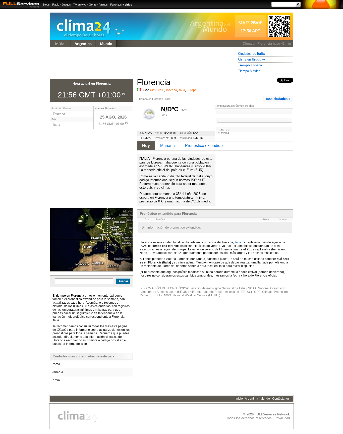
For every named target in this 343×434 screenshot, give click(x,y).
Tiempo (60, 43)
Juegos (66, 4)
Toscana (171, 90)
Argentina (83, 43)
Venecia (57, 372)
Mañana (167, 145)
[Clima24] (93, 39)
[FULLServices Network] (19, 8)
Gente (92, 4)
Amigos (103, 4)
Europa (192, 90)
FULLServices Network (272, 414)
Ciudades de (251, 54)
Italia (182, 90)
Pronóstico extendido (204, 145)
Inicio (239, 398)
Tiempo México (249, 71)
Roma (55, 364)
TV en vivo (79, 4)
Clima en (251, 59)
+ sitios (127, 4)
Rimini (56, 380)
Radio (55, 4)
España (250, 65)
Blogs (46, 4)
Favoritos (116, 4)
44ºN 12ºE (157, 90)
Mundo (106, 43)
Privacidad (282, 418)
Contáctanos (281, 398)
